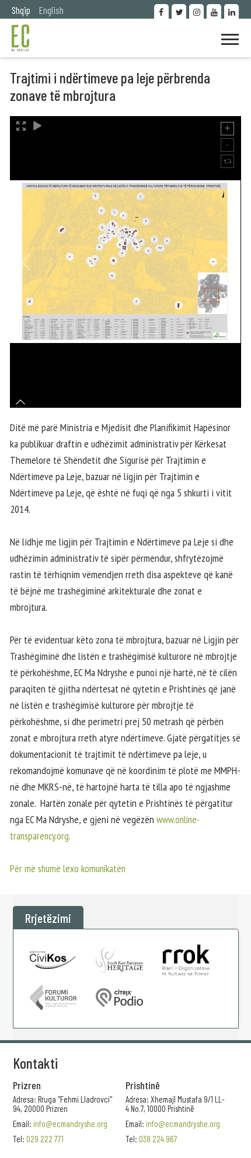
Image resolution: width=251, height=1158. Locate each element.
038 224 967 (158, 1138)
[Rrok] (186, 959)
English (51, 10)
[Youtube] (214, 11)
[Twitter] (179, 11)
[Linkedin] (231, 11)
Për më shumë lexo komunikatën (68, 868)
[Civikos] (53, 959)
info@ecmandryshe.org (183, 1123)
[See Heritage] (119, 959)
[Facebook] (161, 11)
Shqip (21, 10)
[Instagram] (196, 11)
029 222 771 (45, 1138)
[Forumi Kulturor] (53, 997)
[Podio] (119, 997)
